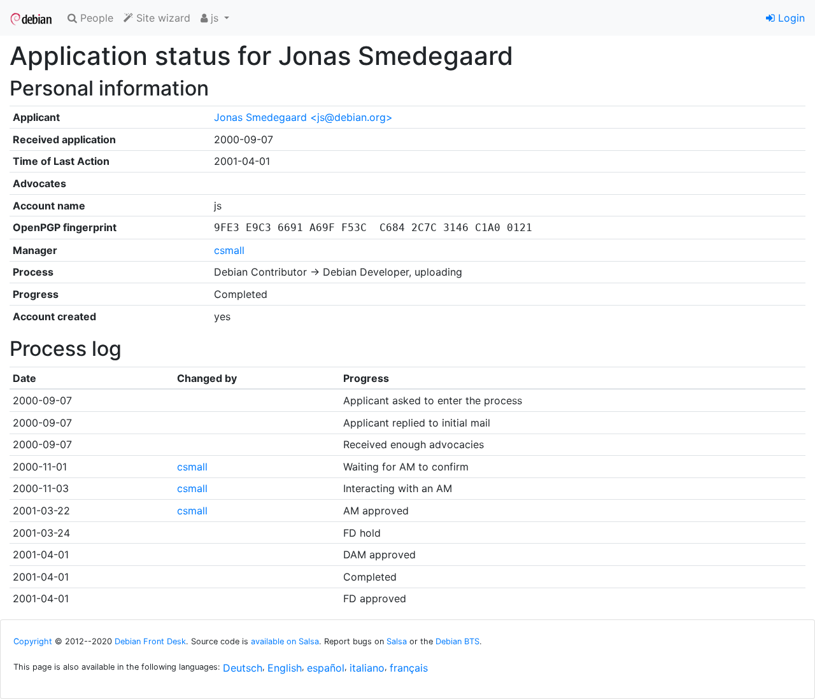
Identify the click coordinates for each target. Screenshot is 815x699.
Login (790, 17)
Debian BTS (457, 641)
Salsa (396, 641)
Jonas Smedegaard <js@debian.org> (303, 117)
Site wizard (161, 17)
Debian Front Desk (150, 641)
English (284, 667)
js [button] (215, 17)
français (409, 667)
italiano (367, 667)
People (95, 17)
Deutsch (242, 667)
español (325, 667)
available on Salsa (285, 641)
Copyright (32, 641)
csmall (229, 250)
